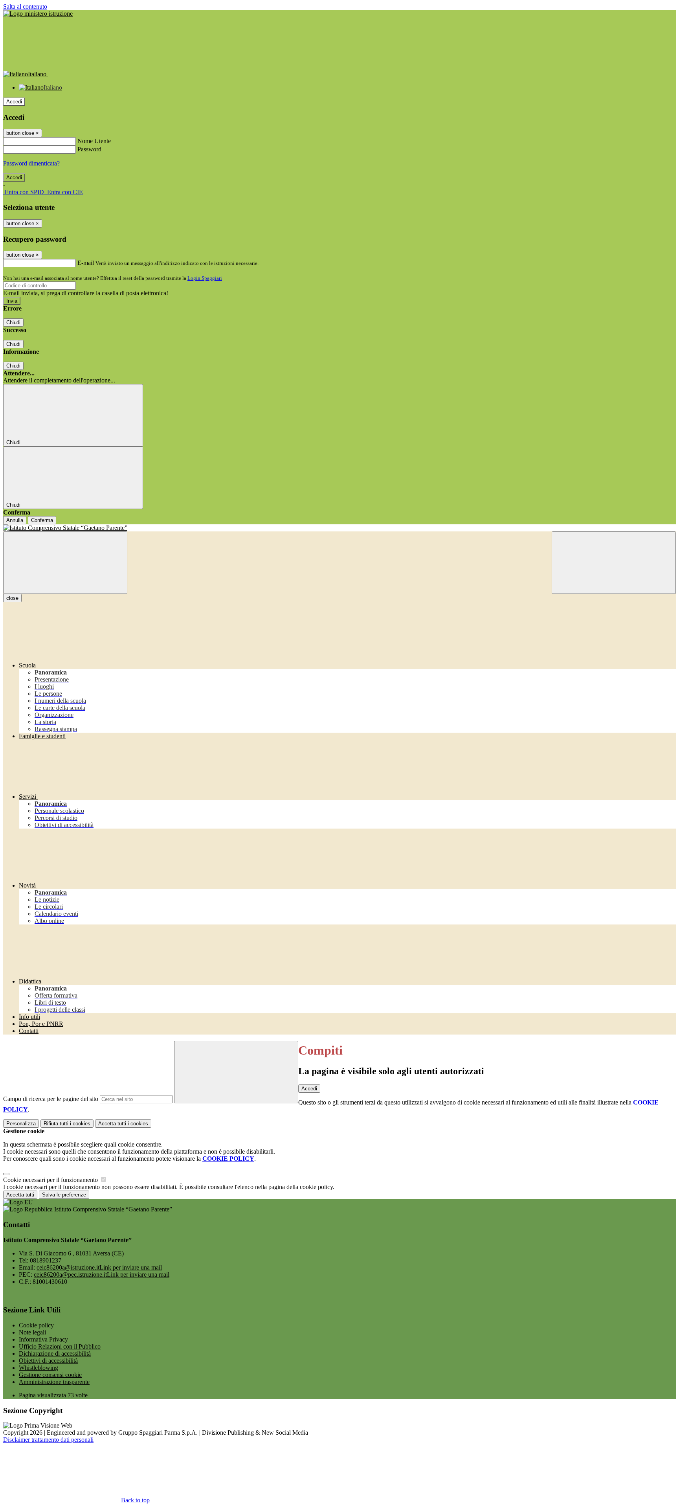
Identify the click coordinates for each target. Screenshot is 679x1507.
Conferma (42, 520)
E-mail (85, 262)
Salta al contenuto (25, 6)
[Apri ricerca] (614, 562)
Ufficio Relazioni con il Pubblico (60, 1346)
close (12, 598)
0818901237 (45, 1260)
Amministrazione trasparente (54, 1381)
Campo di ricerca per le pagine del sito (50, 1098)
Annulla (14, 520)
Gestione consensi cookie (50, 1374)
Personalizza (21, 1124)
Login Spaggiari (204, 278)
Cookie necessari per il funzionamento (51, 1179)
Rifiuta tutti (67, 1124)
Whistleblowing (38, 1367)
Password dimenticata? (31, 163)
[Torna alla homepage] (339, 527)
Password (89, 149)
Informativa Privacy (43, 1339)
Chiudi (13, 322)
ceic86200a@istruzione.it (99, 1267)
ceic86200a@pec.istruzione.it (101, 1274)
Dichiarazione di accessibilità (55, 1353)
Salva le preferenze (64, 1195)
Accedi (14, 102)
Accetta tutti (123, 1124)
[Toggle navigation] (65, 562)
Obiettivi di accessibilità (48, 1360)
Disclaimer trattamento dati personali (48, 1439)
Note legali (32, 1332)
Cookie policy (36, 1325)
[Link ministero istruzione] (38, 13)
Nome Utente (94, 141)
